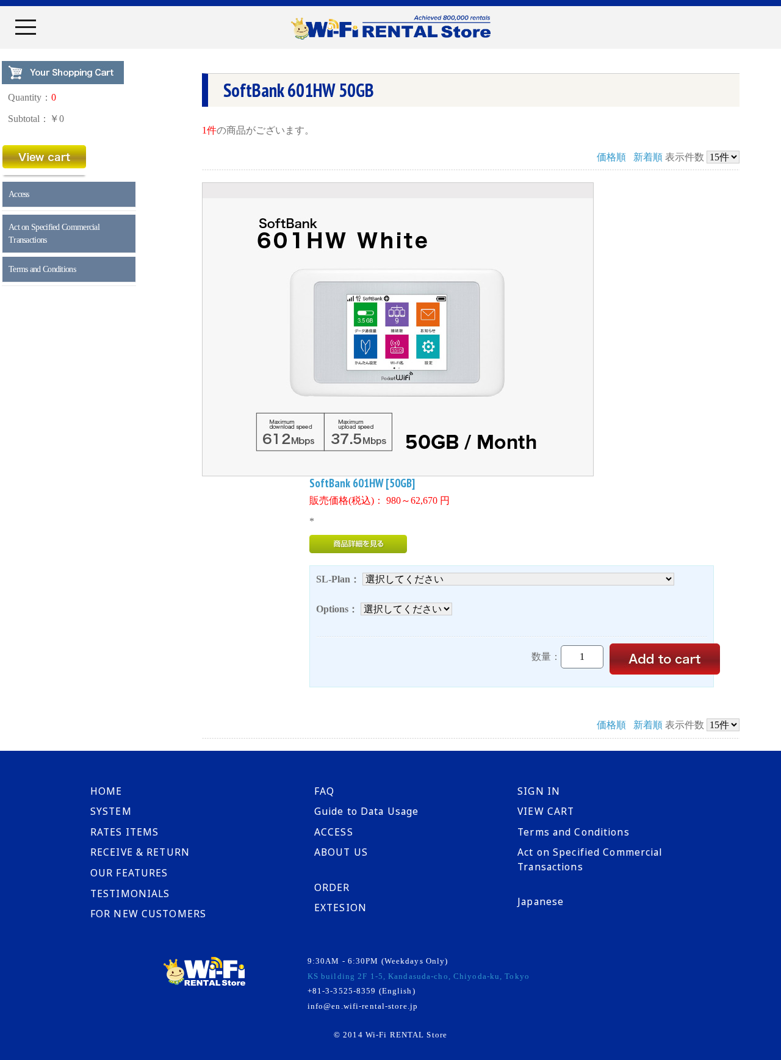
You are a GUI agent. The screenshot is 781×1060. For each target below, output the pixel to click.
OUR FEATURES (129, 872)
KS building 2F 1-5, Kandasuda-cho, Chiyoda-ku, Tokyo (419, 976)
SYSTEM (111, 811)
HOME (106, 791)
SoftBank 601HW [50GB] (362, 483)
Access (19, 194)
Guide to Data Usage (366, 811)
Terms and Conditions (42, 269)
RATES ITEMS (124, 832)
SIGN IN (538, 791)
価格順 (611, 157)
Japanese (540, 901)
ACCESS (333, 832)
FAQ (324, 791)
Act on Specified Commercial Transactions (54, 234)
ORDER (332, 887)
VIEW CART (545, 811)
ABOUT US (341, 852)
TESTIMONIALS (130, 893)
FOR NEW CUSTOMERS (148, 913)
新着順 (648, 157)
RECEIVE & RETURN (140, 852)
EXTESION (340, 907)
